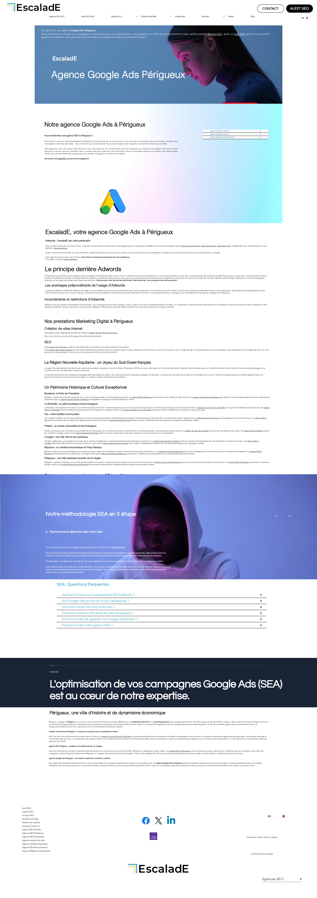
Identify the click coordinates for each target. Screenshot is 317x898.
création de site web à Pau (207, 418)
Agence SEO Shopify (31, 829)
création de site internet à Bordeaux (75, 399)
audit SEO (239, 33)
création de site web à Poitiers (197, 431)
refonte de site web (208, 246)
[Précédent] (277, 516)
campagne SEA (118, 547)
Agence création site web (33, 840)
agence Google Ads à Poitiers (87, 433)
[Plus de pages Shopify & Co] (136, 16)
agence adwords (70, 259)
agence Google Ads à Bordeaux (206, 397)
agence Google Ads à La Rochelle (137, 410)
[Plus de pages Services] (224, 16)
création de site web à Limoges (166, 441)
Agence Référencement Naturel (36, 851)
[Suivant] (289, 516)
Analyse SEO (28, 815)
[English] (306, 18)
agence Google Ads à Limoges (116, 443)
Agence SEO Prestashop (33, 836)
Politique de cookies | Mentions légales (262, 837)
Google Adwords (60, 248)
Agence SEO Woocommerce (35, 847)
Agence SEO (215, 33)
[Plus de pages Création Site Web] (171, 16)
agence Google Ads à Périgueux (76, 464)
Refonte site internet (31, 822)
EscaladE (269, 854)
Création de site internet (190, 246)
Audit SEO (26, 808)
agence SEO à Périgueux (239, 462)
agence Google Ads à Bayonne (114, 454)
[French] (302, 18)
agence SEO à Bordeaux (142, 397)
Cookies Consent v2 (31, 826)
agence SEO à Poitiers (253, 431)
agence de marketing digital (60, 350)
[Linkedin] (171, 821)
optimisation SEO (224, 246)
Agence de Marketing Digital (35, 844)
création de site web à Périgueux (168, 462)
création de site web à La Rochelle (211, 408)
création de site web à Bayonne (170, 451)
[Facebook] (146, 821)
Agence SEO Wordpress (33, 833)
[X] (158, 821)
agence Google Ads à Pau (120, 420)
